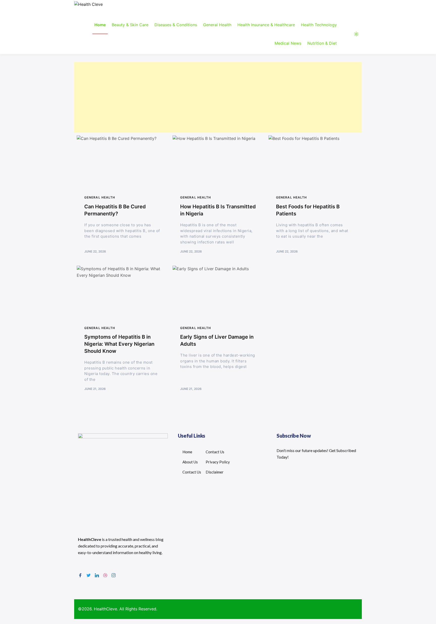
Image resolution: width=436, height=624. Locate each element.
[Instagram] (113, 576)
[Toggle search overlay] (346, 34)
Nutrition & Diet (322, 43)
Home (100, 24)
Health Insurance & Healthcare (266, 24)
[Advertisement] (218, 97)
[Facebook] (80, 576)
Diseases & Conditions (175, 24)
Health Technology (319, 24)
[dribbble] (105, 576)
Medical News (288, 43)
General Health (217, 24)
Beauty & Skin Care (130, 24)
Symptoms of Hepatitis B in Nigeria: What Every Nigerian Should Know (119, 344)
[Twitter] (88, 576)
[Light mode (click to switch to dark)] (356, 34)
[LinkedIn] (97, 576)
